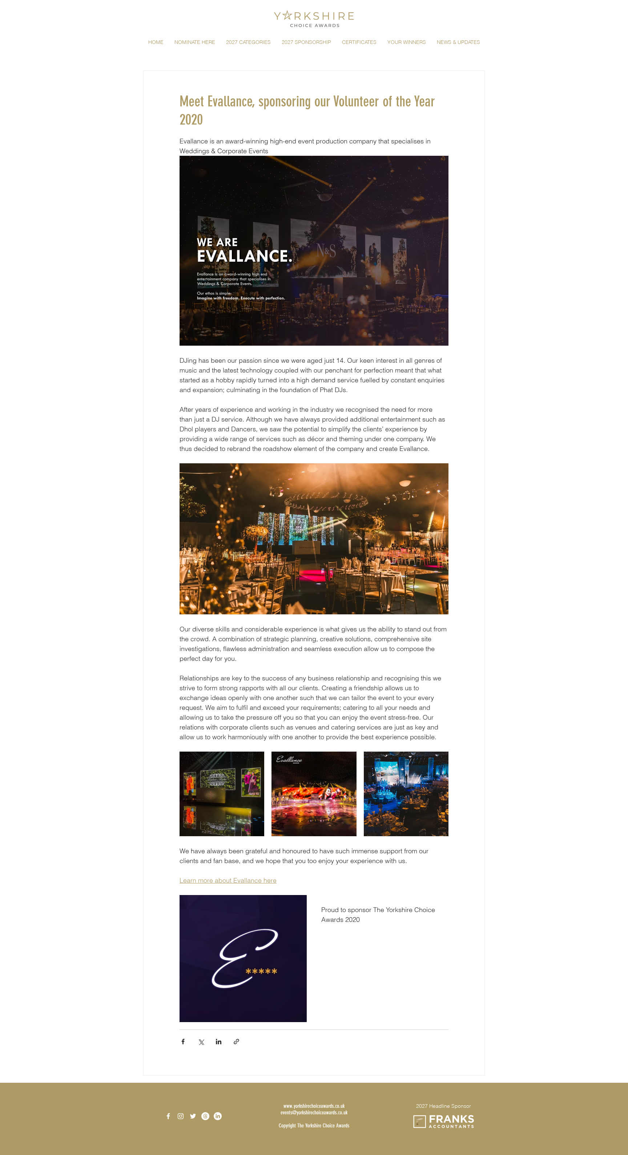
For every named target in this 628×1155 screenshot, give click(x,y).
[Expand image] (222, 794)
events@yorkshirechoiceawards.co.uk (314, 1112)
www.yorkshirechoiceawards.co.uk (314, 1106)
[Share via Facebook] (183, 1041)
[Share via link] (236, 1041)
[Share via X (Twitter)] (200, 1041)
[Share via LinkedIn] (218, 1041)
